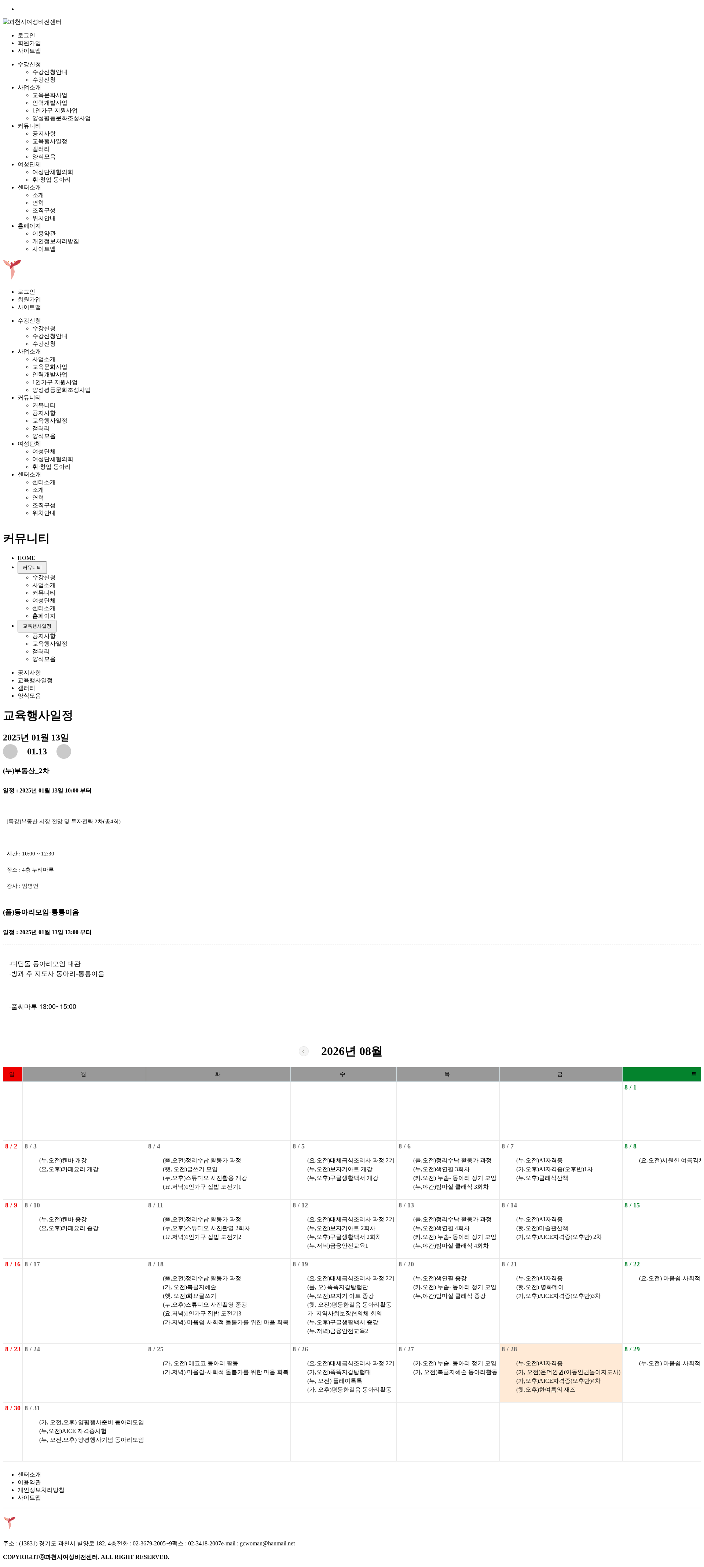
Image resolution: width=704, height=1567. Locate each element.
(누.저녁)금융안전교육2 (337, 1331)
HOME (26, 558)
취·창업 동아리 (51, 180)
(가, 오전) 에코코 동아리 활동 (200, 1363)
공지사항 (44, 133)
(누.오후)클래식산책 (542, 1178)
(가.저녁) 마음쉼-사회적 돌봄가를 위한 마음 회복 (226, 1322)
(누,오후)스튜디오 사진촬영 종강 (205, 1304)
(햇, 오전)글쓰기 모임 (190, 1169)
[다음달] (400, 1051)
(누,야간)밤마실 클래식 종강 (449, 1296)
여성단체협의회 (52, 172)
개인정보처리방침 (55, 241)
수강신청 (29, 64)
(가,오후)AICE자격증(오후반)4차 (558, 1381)
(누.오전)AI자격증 (539, 1160)
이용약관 (44, 233)
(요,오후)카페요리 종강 (69, 1228)
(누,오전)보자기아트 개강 (340, 1169)
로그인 (26, 35)
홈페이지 (29, 226)
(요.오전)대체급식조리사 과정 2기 (351, 1160)
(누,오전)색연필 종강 (440, 1278)
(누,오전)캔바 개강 (63, 1160)
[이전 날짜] (10, 751)
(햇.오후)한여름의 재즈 (546, 1389)
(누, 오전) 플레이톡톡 (334, 1381)
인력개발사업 (49, 103)
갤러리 (41, 149)
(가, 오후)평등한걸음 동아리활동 (349, 1389)
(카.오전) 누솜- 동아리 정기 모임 (454, 1178)
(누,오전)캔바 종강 (63, 1219)
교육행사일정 (49, 141)
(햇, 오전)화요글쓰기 (189, 1296)
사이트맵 (29, 51)
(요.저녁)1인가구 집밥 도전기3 (202, 1313)
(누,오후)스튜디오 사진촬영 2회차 (206, 1228)
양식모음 (44, 156)
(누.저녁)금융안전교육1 (337, 1246)
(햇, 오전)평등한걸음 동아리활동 (349, 1304)
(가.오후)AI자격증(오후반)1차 (554, 1169)
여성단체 (29, 164)
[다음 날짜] (63, 751)
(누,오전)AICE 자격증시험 (73, 1431)
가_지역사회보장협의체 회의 (344, 1313)
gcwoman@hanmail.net (267, 1543)
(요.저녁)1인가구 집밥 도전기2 (202, 1237)
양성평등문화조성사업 (61, 118)
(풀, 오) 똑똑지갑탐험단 (337, 1287)
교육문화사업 (49, 95)
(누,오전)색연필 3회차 (441, 1169)
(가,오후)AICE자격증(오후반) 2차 (559, 1237)
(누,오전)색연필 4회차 (441, 1228)
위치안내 (44, 218)
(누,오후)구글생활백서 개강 (342, 1178)
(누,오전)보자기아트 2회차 (341, 1228)
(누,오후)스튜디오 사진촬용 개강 (205, 1178)
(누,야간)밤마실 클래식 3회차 (451, 1187)
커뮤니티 (29, 126)
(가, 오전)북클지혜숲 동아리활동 (455, 1372)
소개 (38, 195)
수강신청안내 (49, 72)
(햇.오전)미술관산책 (542, 1228)
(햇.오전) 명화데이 (540, 1287)
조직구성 (44, 210)
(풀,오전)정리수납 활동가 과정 (202, 1160)
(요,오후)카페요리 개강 (69, 1169)
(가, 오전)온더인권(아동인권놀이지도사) (568, 1372)
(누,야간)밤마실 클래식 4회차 (451, 1246)
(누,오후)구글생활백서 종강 (342, 1322)
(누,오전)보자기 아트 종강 (340, 1296)
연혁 (38, 203)
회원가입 (29, 43)
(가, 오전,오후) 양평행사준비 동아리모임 (91, 1422)
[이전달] (304, 1051)
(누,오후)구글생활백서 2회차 (344, 1237)
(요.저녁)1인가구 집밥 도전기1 (202, 1187)
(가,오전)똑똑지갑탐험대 (339, 1372)
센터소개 (29, 187)
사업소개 (29, 87)
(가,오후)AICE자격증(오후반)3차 (558, 1296)
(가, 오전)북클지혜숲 (189, 1287)
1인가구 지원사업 (55, 110)
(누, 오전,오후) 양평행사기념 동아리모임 (91, 1440)
